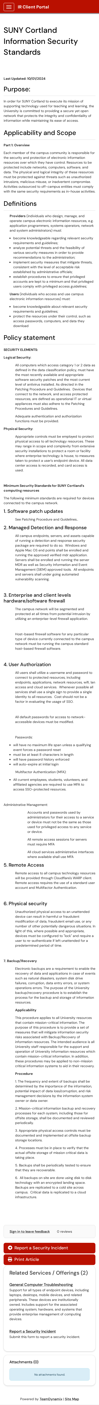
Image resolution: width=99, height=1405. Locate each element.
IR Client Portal (33, 7)
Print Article (26, 1259)
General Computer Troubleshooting (41, 1284)
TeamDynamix (51, 1399)
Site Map (72, 1399)
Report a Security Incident (38, 1248)
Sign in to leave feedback (30, 1231)
